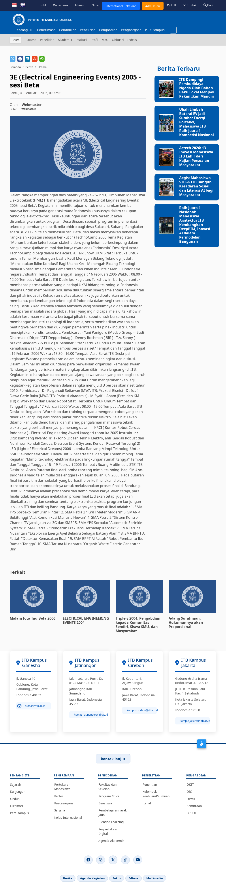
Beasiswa (105, 803)
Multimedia (154, 878)
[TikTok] (125, 860)
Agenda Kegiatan (92, 878)
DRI (189, 791)
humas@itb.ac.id (35, 706)
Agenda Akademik (111, 841)
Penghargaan (131, 30)
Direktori (16, 806)
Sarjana (59, 810)
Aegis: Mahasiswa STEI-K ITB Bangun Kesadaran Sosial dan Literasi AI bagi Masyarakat (196, 186)
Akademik (65, 40)
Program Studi (108, 796)
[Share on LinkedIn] (27, 59)
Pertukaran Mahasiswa (62, 786)
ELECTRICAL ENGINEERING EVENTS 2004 (86, 620)
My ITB (171, 5)
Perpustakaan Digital (108, 831)
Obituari (118, 40)
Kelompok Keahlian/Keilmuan (156, 793)
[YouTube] (137, 860)
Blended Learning (111, 822)
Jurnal (147, 803)
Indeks (132, 40)
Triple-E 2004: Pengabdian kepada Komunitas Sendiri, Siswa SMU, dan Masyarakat (138, 624)
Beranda (15, 67)
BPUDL (191, 813)
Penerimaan (46, 30)
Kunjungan (17, 791)
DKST (190, 784)
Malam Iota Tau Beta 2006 (32, 618)
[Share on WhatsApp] (42, 59)
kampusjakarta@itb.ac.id (195, 721)
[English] (23, 4)
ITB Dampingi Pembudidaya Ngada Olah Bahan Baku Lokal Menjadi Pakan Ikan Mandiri (196, 88)
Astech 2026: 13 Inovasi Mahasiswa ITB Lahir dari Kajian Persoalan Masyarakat (196, 156)
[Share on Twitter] (12, 59)
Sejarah (15, 784)
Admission (152, 6)
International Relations (120, 6)
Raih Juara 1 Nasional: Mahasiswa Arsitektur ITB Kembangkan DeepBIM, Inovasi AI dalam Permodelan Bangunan (194, 224)
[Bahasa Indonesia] (14, 4)
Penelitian (88, 30)
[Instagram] (100, 860)
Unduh (14, 799)
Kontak (191, 5)
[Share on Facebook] (20, 59)
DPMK (191, 799)
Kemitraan (194, 806)
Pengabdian (108, 30)
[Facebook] (88, 860)
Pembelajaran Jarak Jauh (112, 812)
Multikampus (155, 30)
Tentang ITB (24, 30)
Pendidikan (67, 30)
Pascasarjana (63, 803)
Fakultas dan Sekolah (107, 786)
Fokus (117, 878)
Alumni (80, 5)
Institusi (81, 40)
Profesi (59, 796)
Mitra (95, 5)
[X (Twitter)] (113, 860)
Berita (29, 67)
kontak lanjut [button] (113, 758)
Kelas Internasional (68, 817)
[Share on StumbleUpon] (35, 59)
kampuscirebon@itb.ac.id (142, 710)
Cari (210, 5)
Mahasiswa (60, 5)
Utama (31, 40)
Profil (42, 5)
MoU (105, 40)
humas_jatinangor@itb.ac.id (89, 715)
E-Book (133, 878)
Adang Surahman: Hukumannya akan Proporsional (186, 622)
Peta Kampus (19, 813)
